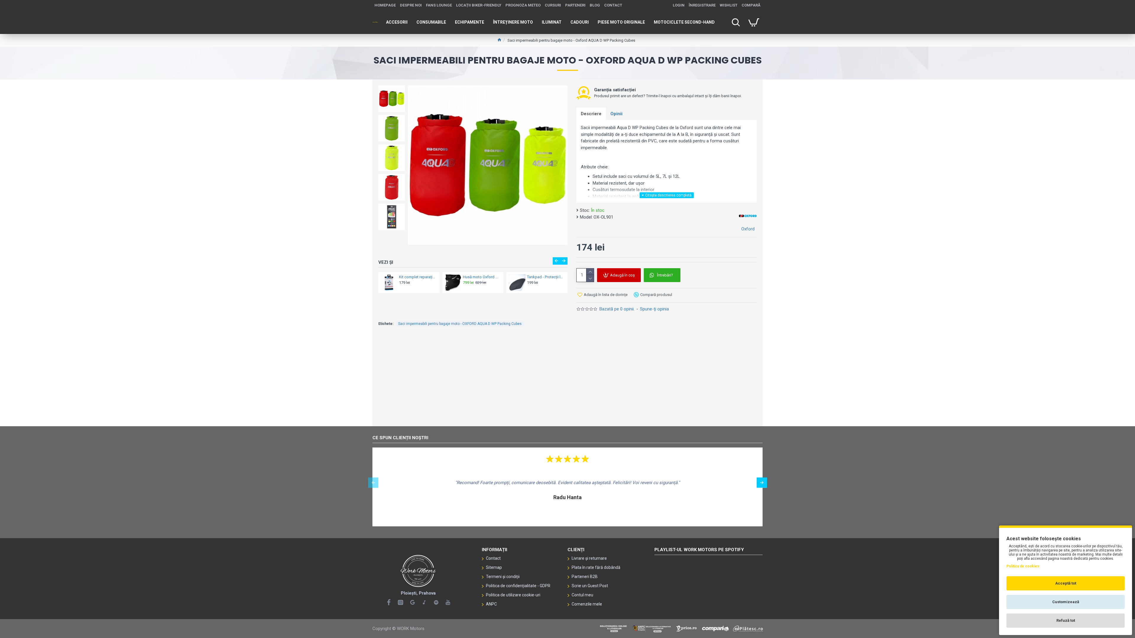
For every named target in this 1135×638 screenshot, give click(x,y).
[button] (391, 87)
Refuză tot (1065, 620)
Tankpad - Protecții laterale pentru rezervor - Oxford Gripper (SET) (414, 277)
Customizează (1065, 602)
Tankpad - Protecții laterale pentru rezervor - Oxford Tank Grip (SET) (542, 277)
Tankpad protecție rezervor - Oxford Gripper (478, 277)
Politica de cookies (1022, 566)
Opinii (616, 113)
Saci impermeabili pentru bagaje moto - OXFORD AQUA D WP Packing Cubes (460, 324)
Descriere (591, 113)
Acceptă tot (1065, 583)
